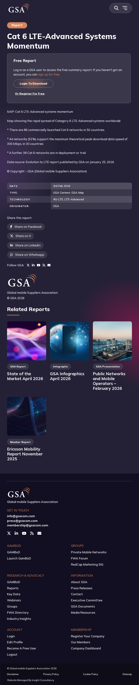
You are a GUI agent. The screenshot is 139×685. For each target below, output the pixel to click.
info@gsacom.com (21, 516)
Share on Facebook (28, 227)
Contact (77, 594)
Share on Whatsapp (29, 255)
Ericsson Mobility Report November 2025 (25, 453)
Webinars (14, 600)
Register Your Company (87, 636)
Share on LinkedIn (28, 245)
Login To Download (33, 83)
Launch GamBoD (19, 558)
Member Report (20, 441)
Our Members (80, 642)
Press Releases (81, 588)
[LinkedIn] (33, 265)
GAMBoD (13, 552)
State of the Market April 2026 (25, 376)
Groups (12, 606)
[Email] (48, 265)
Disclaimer (13, 674)
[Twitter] (28, 265)
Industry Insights (19, 619)
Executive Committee (86, 600)
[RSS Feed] (44, 265)
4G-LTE (58, 199)
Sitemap (127, 674)
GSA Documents (83, 606)
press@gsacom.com (22, 521)
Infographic (60, 366)
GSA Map (77, 192)
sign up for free (48, 74)
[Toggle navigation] (124, 8)
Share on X (23, 236)
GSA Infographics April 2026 (67, 376)
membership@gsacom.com (27, 525)
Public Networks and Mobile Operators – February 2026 (109, 381)
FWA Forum (79, 558)
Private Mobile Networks (88, 552)
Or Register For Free (30, 93)
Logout (12, 654)
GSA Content (61, 192)
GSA (56, 206)
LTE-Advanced (74, 199)
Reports (12, 588)
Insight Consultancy (43, 680)
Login (11, 636)
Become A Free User (21, 648)
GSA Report (18, 366)
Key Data (13, 594)
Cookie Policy (90, 674)
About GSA (79, 582)
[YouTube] (38, 265)
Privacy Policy (51, 674)
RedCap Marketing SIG (87, 564)
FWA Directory (18, 612)
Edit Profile (15, 642)
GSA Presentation (108, 366)
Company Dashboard (86, 648)
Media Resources (83, 612)
